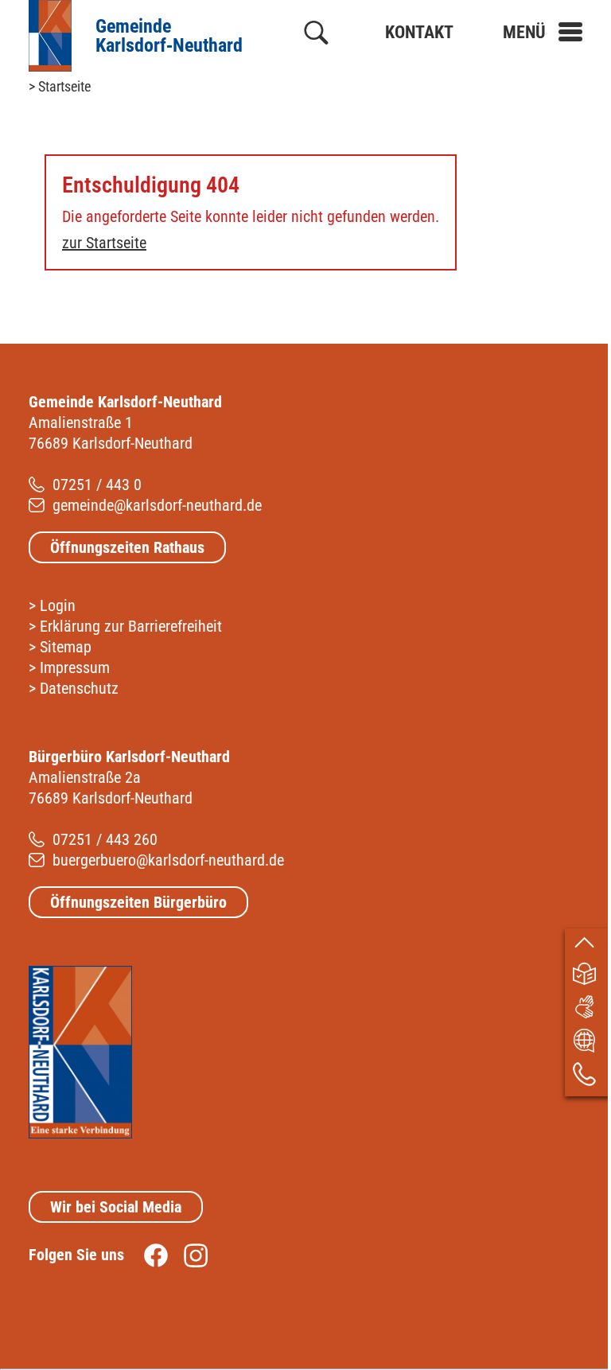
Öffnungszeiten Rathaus (127, 547)
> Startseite (60, 86)
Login (58, 605)
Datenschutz (79, 688)
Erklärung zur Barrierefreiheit (131, 626)
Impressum (75, 667)
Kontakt (419, 32)
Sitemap (65, 646)
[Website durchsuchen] (316, 35)
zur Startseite (104, 242)
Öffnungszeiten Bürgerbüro (138, 902)
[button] (542, 32)
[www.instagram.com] (188, 1254)
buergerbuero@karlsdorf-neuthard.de (168, 860)
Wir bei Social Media (115, 1206)
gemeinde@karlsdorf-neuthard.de (157, 505)
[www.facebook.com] (148, 1254)
